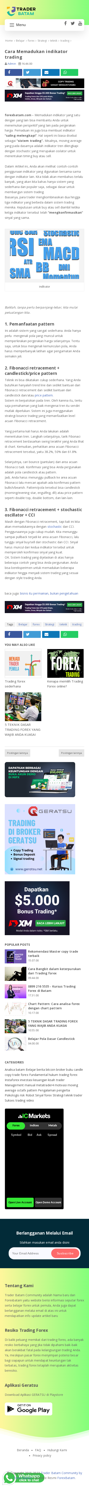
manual (30, 1085)
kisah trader (56, 1080)
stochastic (55, 526)
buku (70, 1070)
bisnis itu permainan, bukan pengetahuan (49, 593)
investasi (26, 1080)
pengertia (63, 1090)
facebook (65, 25)
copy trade (13, 1075)
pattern (32, 1090)
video (30, 1100)
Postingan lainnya (17, 752)
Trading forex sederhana (15, 683)
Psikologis (12, 1095)
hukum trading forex (63, 1075)
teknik (63, 624)
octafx (22, 1090)
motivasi (61, 1085)
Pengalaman (47, 1090)
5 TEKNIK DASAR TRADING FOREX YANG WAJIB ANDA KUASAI (22, 729)
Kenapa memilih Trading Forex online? (65, 683)
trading (76, 624)
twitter (72, 25)
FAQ (38, 1450)
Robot (30, 1095)
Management (15, 1085)
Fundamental (39, 1075)
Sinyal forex (43, 1095)
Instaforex (12, 1080)
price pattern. (44, 395)
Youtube (80, 25)
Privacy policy (42, 1455)
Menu (21, 24)
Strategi (49, 624)
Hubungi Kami (57, 1450)
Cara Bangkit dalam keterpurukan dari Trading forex (54, 971)
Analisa (10, 1070)
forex (36, 624)
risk (23, 1095)
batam (21, 1070)
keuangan (40, 1080)
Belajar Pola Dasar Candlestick (51, 1039)
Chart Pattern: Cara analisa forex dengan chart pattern (54, 1006)
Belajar (23, 624)
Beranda (23, 1450)
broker (61, 1070)
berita (41, 1070)
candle (78, 1070)
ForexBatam (66, 1478)
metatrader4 (45, 1085)
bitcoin (51, 1070)
